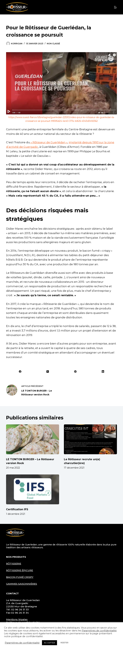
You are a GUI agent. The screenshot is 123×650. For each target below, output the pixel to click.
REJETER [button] (64, 642)
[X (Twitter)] (48, 371)
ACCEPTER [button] (49, 642)
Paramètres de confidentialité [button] (99, 630)
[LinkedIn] (103, 371)
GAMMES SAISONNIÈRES (21, 583)
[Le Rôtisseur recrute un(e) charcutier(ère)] (90, 439)
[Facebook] (20, 371)
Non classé (53, 43)
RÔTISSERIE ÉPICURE (19, 570)
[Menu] (115, 7)
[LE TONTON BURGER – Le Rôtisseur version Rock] (32, 439)
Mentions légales (17, 619)
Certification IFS (17, 509)
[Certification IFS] (32, 489)
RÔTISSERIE (13, 563)
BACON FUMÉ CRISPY (19, 577)
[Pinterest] (75, 371)
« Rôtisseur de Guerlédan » (48, 142)
